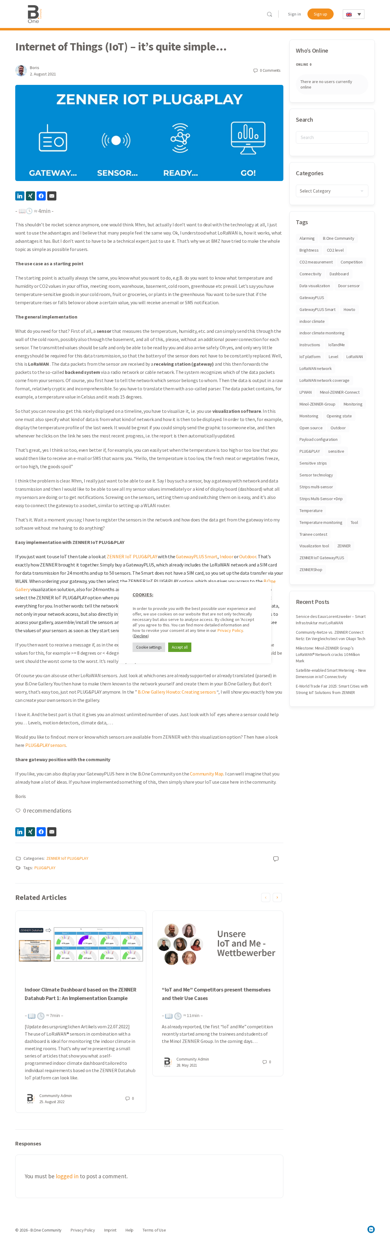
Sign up (320, 14)
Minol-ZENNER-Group (317, 404)
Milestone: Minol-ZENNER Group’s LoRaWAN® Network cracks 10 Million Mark (328, 654)
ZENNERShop (311, 569)
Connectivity (310, 274)
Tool (354, 522)
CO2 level (335, 250)
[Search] (269, 14)
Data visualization (315, 285)
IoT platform (310, 356)
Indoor (226, 556)
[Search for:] (332, 137)
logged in (67, 1176)
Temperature (311, 510)
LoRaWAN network (316, 368)
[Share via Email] (51, 195)
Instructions (310, 344)
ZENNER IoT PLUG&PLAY (132, 556)
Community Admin (55, 1095)
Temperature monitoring (321, 522)
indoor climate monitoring (322, 333)
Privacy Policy (230, 630)
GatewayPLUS (312, 297)
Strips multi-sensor (316, 487)
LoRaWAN (354, 356)
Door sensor (349, 285)
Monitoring (353, 404)
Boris (34, 67)
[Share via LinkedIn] (19, 195)
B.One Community (338, 238)
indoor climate (312, 321)
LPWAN (306, 392)
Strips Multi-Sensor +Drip (321, 498)
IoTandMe (336, 344)
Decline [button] (141, 636)
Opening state (339, 416)
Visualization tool (314, 546)
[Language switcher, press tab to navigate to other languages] (353, 14)
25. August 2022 (51, 1101)
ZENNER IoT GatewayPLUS (322, 557)
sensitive (336, 451)
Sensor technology (316, 475)
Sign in (294, 14)
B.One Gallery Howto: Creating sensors (177, 692)
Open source (311, 427)
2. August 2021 (43, 74)
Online (303, 64)
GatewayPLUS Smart (197, 556)
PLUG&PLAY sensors (45, 745)
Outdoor (247, 556)
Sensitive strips (313, 463)
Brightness (309, 250)
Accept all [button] (180, 647)
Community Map (206, 774)
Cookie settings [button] (148, 647)
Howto (349, 309)
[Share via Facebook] (41, 195)
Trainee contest (313, 534)
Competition (351, 262)
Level (333, 356)
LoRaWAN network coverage (324, 380)
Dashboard (339, 274)
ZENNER (344, 546)
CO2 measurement (316, 262)
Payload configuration (319, 439)
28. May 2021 (186, 1065)
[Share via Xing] (30, 195)
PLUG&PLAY (44, 867)
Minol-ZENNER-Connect (340, 392)
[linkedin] (371, 1229)
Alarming (307, 238)
